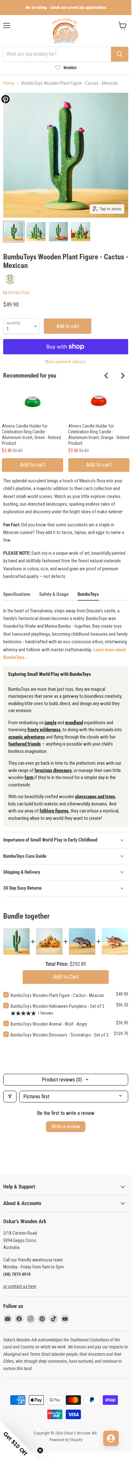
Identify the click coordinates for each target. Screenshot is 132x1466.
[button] (19, 1439)
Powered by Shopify (65, 1439)
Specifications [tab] (16, 594)
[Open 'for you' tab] (111, 1438)
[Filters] (10, 1096)
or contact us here (19, 1286)
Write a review (65, 1126)
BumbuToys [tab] (88, 594)
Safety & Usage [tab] (54, 594)
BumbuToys (19, 292)
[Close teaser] (40, 1450)
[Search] (119, 54)
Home (8, 83)
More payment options (65, 361)
